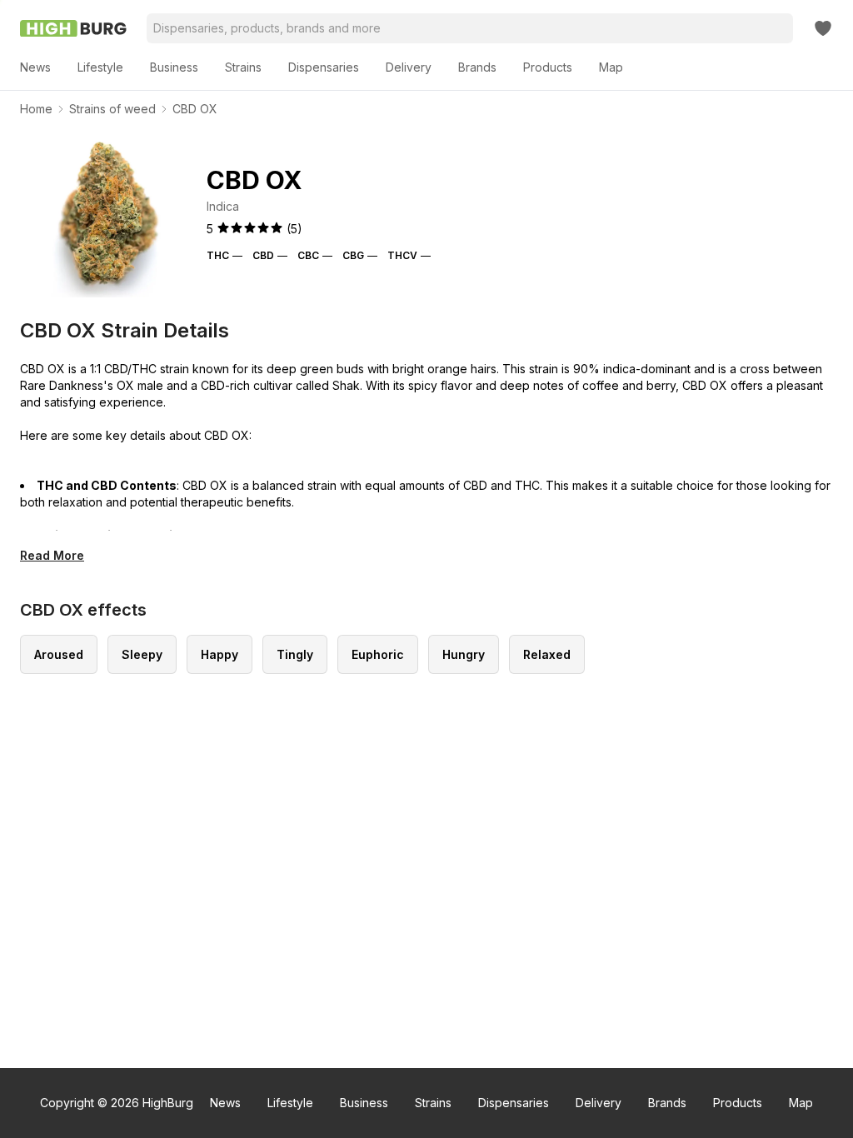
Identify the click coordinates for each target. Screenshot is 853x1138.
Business (364, 1103)
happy (219, 654)
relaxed (547, 654)
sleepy (142, 654)
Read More (52, 555)
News (225, 1103)
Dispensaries (513, 1103)
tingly (295, 654)
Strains (433, 1103)
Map (801, 1103)
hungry (463, 654)
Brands (667, 1103)
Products (737, 1103)
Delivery (598, 1103)
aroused (58, 654)
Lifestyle (290, 1103)
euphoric (378, 654)
